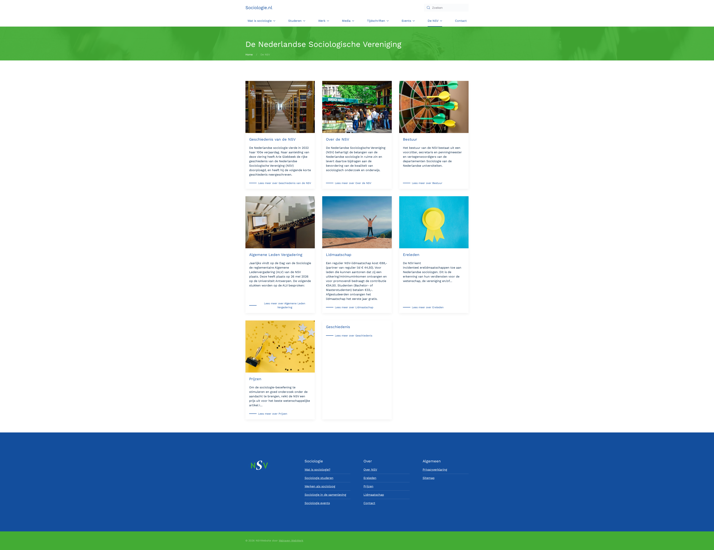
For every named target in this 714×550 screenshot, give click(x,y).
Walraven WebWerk (291, 540)
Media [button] (346, 21)
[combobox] (446, 8)
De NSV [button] (433, 21)
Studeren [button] (295, 21)
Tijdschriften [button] (376, 21)
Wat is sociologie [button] (259, 21)
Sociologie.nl (258, 7)
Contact (461, 21)
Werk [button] (321, 21)
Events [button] (406, 21)
